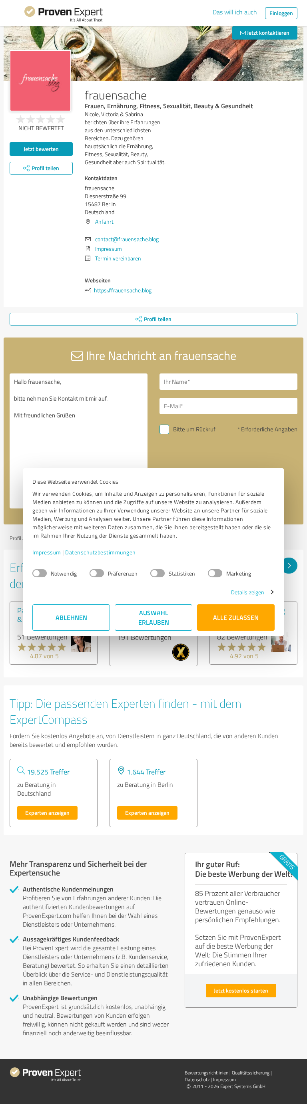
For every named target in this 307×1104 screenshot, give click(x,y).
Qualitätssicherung (250, 1072)
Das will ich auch (235, 12)
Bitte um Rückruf (194, 429)
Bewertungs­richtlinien (206, 1072)
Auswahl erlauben (153, 617)
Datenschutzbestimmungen (100, 552)
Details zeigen (247, 592)
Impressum (46, 552)
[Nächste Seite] (288, 566)
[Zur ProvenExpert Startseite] (63, 15)
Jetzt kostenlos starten (241, 990)
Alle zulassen (236, 617)
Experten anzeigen (47, 812)
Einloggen (281, 13)
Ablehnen (71, 617)
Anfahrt (104, 221)
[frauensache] (40, 81)
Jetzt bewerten (41, 149)
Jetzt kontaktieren (267, 32)
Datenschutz (197, 1079)
